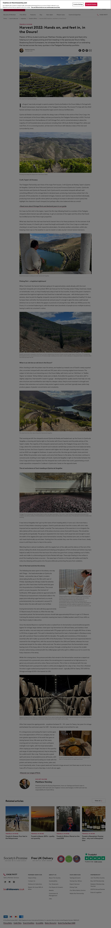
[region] (55, 4)
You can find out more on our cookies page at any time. (45, 7)
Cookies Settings (78, 4)
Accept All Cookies (91, 4)
